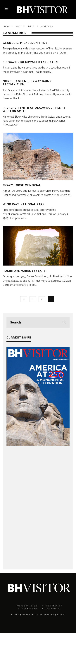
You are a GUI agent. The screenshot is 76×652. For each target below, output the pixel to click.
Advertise (52, 609)
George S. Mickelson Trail (25, 42)
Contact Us (30, 609)
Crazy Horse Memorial (22, 185)
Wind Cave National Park (23, 204)
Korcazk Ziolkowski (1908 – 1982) (30, 62)
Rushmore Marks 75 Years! (25, 270)
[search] (64, 322)
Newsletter (54, 606)
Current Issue (27, 606)
